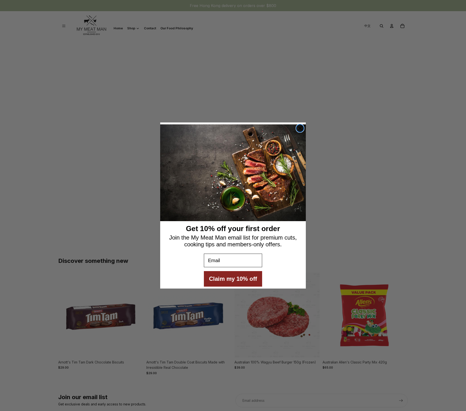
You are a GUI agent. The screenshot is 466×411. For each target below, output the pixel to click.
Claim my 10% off (233, 278)
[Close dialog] (300, 128)
